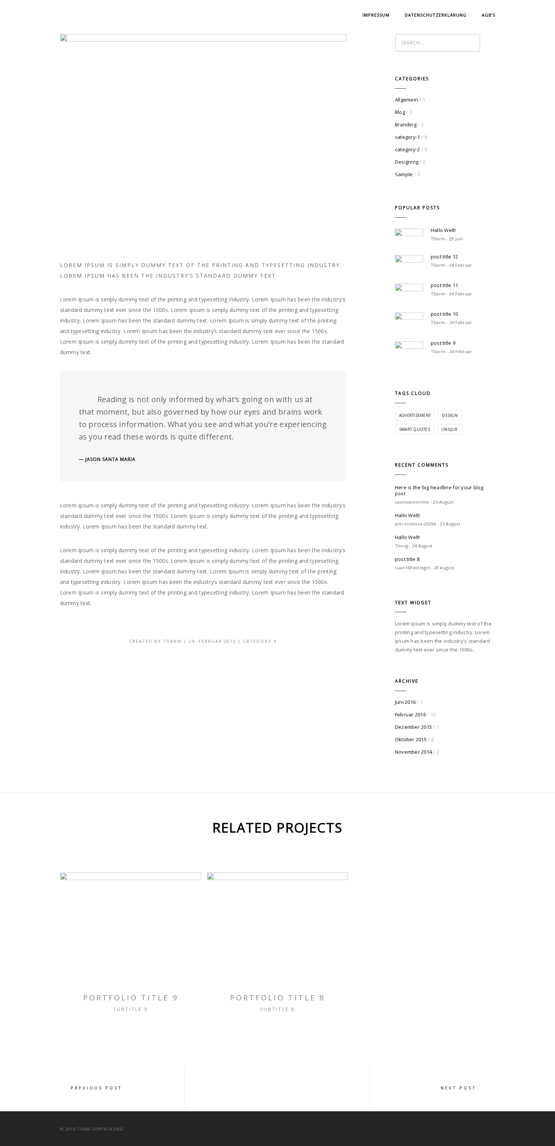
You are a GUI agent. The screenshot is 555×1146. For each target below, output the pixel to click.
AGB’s (488, 15)
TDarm (172, 641)
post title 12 (444, 256)
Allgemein (406, 99)
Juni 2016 (405, 702)
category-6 (260, 641)
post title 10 (444, 314)
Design (450, 415)
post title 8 (407, 559)
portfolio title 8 (277, 998)
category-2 (407, 149)
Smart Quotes (414, 429)
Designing (406, 161)
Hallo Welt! (443, 230)
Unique (449, 429)
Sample (404, 174)
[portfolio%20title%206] (134, 668)
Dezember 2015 (413, 727)
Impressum (376, 15)
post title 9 (443, 343)
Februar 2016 (410, 714)
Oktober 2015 (411, 739)
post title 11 (444, 285)
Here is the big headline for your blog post (439, 490)
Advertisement (415, 415)
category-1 (407, 137)
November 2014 (413, 751)
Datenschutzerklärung (436, 15)
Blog (400, 112)
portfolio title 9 (130, 998)
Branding (405, 124)
